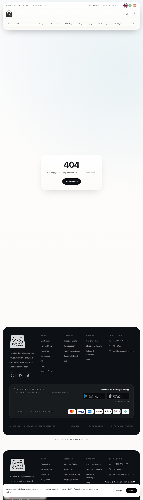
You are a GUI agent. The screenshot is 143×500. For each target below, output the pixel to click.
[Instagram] (12, 375)
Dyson (33, 24)
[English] (125, 5)
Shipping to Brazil (71, 356)
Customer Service (93, 341)
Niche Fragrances (70, 24)
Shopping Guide (70, 341)
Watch (100, 24)
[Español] (135, 5)
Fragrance (60, 24)
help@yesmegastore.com (123, 351)
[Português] (130, 5)
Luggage (107, 24)
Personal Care (50, 24)
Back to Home (72, 181)
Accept (131, 491)
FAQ (65, 361)
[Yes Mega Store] (9, 13)
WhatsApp (117, 346)
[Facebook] (20, 375)
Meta (26, 24)
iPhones (19, 24)
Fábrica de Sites (79, 439)
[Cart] (134, 14)
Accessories (131, 24)
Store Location (69, 346)
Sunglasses (82, 24)
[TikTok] (28, 375)
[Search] (127, 14)
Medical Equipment (119, 24)
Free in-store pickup (72, 351)
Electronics (11, 24)
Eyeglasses (92, 24)
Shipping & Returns (94, 346)
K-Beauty (40, 24)
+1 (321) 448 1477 (120, 340)
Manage (119, 491)
